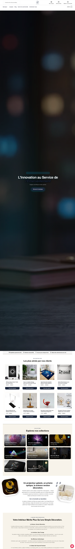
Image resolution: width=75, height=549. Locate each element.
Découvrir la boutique (38, 189)
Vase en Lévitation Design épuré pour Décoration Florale (29, 382)
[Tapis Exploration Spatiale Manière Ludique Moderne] (47, 372)
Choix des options (12, 388)
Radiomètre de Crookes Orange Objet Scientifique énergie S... (28, 411)
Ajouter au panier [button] (12, 416)
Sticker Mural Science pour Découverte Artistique (63, 382)
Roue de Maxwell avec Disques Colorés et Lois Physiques (11, 411)
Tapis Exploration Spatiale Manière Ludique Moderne (46, 382)
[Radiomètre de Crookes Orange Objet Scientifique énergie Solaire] (30, 400)
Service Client (58, 3)
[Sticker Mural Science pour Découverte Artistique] (64, 372)
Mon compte (51, 3)
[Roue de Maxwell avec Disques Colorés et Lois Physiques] (12, 400)
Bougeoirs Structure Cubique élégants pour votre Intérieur (64, 411)
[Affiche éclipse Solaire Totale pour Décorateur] (12, 372)
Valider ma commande (68, 3)
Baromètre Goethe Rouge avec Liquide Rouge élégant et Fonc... (47, 411)
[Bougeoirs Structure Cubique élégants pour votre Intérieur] (64, 400)
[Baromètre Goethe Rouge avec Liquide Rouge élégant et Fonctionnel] (47, 400)
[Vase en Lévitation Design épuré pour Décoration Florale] (30, 372)
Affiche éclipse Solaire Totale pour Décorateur (12, 382)
